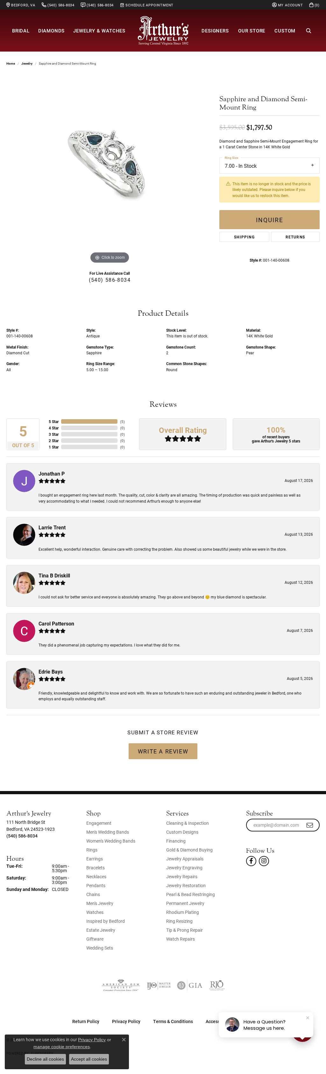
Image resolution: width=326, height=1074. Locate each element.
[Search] (309, 31)
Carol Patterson (56, 623)
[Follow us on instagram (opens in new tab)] (264, 861)
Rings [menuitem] (91, 850)
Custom (284, 30)
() (122, 421)
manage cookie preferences (61, 1046)
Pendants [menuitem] (95, 885)
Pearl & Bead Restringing (190, 894)
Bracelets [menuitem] (95, 868)
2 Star (54, 440)
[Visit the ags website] (120, 985)
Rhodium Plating (182, 912)
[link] (20, 5)
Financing (176, 841)
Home (10, 63)
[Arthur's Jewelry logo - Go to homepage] (163, 31)
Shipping (244, 236)
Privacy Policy (126, 1021)
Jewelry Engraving (184, 868)
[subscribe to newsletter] (310, 825)
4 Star (54, 427)
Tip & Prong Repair (184, 930)
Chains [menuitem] (93, 894)
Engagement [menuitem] (98, 823)
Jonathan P (52, 473)
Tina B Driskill (54, 575)
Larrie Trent (52, 527)
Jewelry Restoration (186, 885)
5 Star (54, 421)
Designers (215, 30)
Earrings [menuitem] (94, 859)
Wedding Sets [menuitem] (99, 948)
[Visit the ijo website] (159, 985)
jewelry (26, 63)
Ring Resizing (179, 921)
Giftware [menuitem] (94, 939)
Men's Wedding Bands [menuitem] (107, 832)
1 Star (54, 446)
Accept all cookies (89, 1059)
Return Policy (85, 1021)
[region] (109, 169)
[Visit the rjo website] (217, 985)
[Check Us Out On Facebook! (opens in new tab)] (251, 861)
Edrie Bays (51, 671)
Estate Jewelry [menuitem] (100, 930)
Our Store (251, 30)
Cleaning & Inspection (187, 823)
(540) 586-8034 (110, 279)
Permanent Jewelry (185, 903)
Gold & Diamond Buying (189, 850)
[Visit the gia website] (189, 985)
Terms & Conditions (173, 1021)
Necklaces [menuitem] (96, 876)
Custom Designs (182, 832)
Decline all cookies (45, 1059)
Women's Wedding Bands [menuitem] (110, 841)
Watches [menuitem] (94, 912)
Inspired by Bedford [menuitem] (105, 921)
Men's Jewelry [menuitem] (99, 903)
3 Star (54, 434)
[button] (287, 5)
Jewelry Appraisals (184, 859)
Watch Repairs (180, 939)
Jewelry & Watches (99, 30)
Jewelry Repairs (181, 876)
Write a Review (163, 751)
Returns (295, 236)
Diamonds (51, 30)
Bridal (21, 30)
